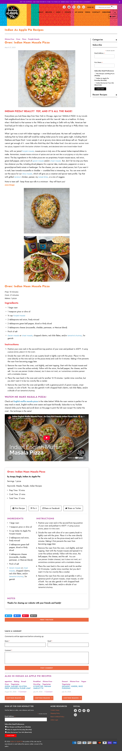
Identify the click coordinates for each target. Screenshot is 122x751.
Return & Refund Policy (57, 717)
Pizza (24, 39)
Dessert (65, 681)
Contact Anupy (55, 710)
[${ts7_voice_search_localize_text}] (112, 7)
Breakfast (37, 681)
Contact (96, 12)
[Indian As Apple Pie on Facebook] (64, 7)
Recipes (49, 12)
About (40, 12)
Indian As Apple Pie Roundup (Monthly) (101, 79)
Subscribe (106, 12)
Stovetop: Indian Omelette (42, 687)
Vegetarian (15, 684)
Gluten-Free (9, 39)
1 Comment (22, 692)
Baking (16, 681)
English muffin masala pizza (26, 401)
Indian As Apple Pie (16, 741)
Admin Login (54, 720)
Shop (58, 12)
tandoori (17, 177)
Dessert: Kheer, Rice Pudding (72, 687)
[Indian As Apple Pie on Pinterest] (73, 7)
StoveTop (36, 684)
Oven (18, 39)
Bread (23, 681)
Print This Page (46, 620)
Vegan (83, 681)
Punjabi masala (28, 151)
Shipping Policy (55, 713)
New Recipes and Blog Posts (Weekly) (19, 727)
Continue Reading (14, 698)
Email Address (99, 53)
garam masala (38, 161)
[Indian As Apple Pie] (12, 14)
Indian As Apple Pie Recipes (24, 30)
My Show (79, 12)
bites (43, 177)
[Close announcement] (119, 1)
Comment (8, 650)
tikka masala (27, 174)
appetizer (8, 681)
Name (7, 641)
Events (68, 12)
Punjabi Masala (33, 39)
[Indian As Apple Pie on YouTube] (69, 7)
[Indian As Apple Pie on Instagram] (78, 7)
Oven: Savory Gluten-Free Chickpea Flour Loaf (18, 687)
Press (87, 12)
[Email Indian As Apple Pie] (83, 7)
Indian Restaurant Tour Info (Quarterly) (19, 732)
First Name (98, 62)
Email (50, 641)
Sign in (90, 7)
